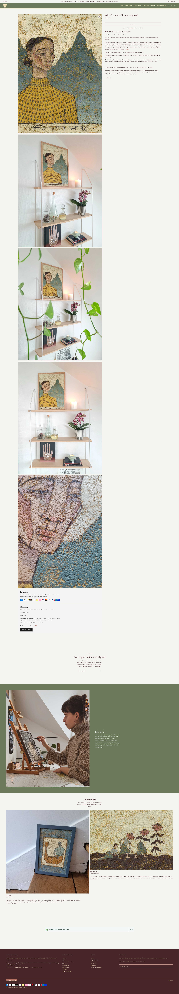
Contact (64, 958)
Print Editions (137, 5)
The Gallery (146, 5)
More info (131, 929)
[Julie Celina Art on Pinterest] (5, 1)
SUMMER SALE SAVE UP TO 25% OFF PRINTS (89, 1)
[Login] (172, 5)
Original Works (128, 5)
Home (122, 5)
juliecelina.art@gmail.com (35, 967)
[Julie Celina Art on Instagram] (6, 1)
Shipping (131, 27)
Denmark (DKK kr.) (171, 1)
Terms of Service (66, 971)
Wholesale (65, 963)
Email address (82, 669)
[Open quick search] (168, 5)
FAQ (63, 960)
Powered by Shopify (23, 987)
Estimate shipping (26, 629)
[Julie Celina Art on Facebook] (3, 1)
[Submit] (100, 671)
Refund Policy (65, 967)
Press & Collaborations (68, 962)
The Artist (152, 5)
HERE (35, 625)
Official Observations (161, 5)
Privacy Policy (65, 965)
